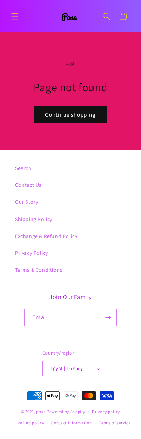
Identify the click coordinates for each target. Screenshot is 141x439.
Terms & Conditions (38, 269)
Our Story (26, 201)
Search (23, 168)
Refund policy (30, 422)
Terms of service (114, 422)
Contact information (71, 422)
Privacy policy (106, 411)
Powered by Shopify (66, 411)
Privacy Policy (31, 253)
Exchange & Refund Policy (46, 236)
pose (40, 411)
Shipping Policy (33, 219)
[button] (15, 16)
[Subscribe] (108, 317)
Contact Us (28, 185)
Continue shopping (70, 114)
